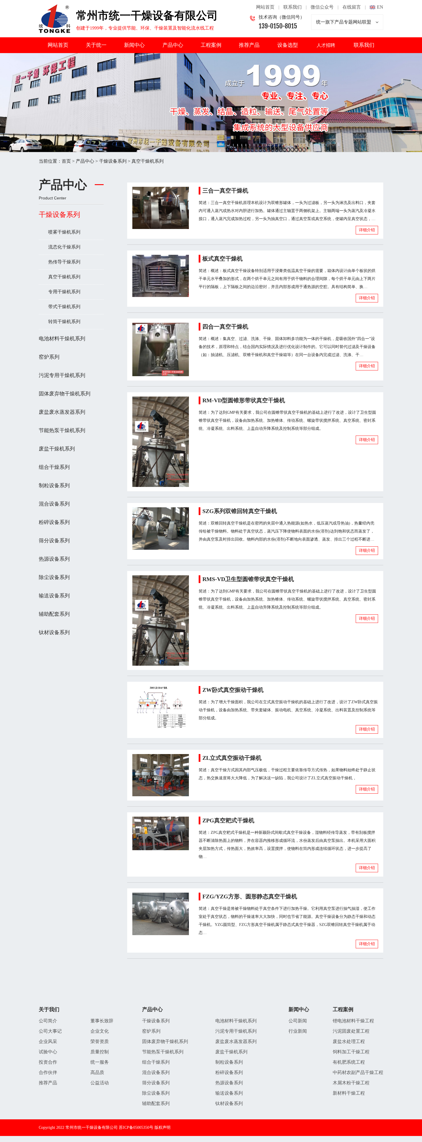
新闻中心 (134, 45)
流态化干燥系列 (64, 246)
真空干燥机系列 (147, 161)
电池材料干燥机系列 (62, 338)
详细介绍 (367, 230)
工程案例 (211, 45)
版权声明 (162, 1127)
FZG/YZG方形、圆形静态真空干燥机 (249, 896)
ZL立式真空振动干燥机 (232, 758)
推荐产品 (249, 45)
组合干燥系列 (54, 467)
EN (380, 7)
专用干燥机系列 (64, 291)
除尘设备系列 (54, 577)
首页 (66, 161)
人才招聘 (326, 45)
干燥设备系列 (113, 161)
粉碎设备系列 (54, 522)
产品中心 (172, 45)
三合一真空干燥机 (225, 190)
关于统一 (96, 45)
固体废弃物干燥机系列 (64, 394)
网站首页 (265, 7)
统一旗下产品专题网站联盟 (343, 22)
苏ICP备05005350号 (136, 1127)
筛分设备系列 (54, 540)
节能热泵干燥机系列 (62, 430)
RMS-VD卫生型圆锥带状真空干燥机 (248, 579)
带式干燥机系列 (64, 306)
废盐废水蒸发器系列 (62, 412)
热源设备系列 (54, 559)
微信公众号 (322, 7)
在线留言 (351, 7)
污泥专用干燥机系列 (62, 375)
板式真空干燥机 (222, 258)
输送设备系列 (54, 596)
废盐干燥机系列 (57, 449)
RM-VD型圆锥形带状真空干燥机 (243, 400)
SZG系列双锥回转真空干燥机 (239, 511)
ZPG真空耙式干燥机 (228, 820)
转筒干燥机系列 (64, 321)
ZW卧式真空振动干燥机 (233, 690)
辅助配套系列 (54, 614)
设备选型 (287, 45)
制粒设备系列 (54, 485)
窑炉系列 (49, 357)
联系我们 (292, 7)
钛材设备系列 (54, 632)
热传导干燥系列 (64, 261)
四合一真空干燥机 (225, 326)
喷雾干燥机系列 (64, 232)
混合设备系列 (54, 504)
